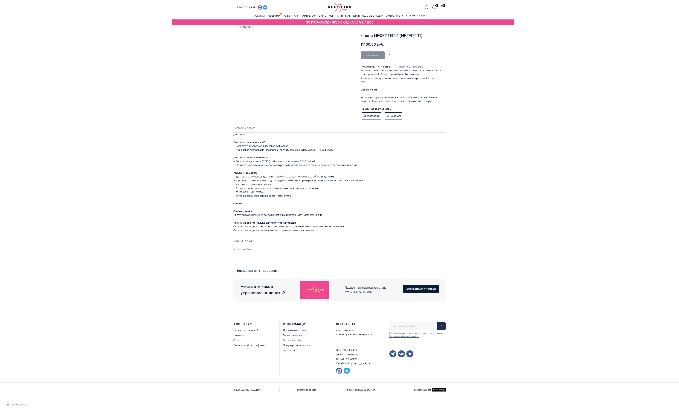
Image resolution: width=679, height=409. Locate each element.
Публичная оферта (306, 389)
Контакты (289, 350)
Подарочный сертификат (249, 345)
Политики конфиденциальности (404, 336)
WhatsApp (373, 116)
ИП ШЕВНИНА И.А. (347, 350)
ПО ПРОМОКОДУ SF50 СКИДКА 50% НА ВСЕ (339, 22)
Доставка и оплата (294, 330)
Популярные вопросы (296, 345)
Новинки (238, 335)
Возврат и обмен (293, 340)
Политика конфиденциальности (360, 389)
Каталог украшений (245, 330)
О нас (236, 340)
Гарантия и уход (293, 335)
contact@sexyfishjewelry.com (354, 334)
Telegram (395, 116)
